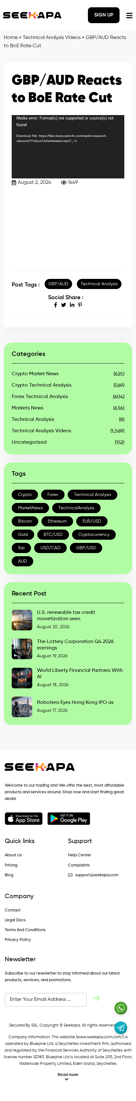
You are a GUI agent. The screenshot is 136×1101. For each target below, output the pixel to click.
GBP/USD (86, 548)
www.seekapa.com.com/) (100, 1037)
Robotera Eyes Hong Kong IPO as (75, 702)
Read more (68, 1075)
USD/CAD (50, 548)
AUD (22, 561)
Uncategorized (29, 442)
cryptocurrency (93, 534)
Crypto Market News (35, 374)
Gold (23, 534)
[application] (68, 146)
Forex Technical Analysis (40, 396)
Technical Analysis (99, 284)
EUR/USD (92, 521)
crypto (25, 495)
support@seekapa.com (96, 875)
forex (52, 495)
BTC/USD (53, 534)
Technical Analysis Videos (52, 37)
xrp (21, 548)
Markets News (27, 408)
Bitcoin (25, 521)
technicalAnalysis (76, 508)
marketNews (30, 508)
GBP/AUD (58, 284)
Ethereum (57, 521)
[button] (68, 1077)
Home (11, 37)
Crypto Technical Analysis (41, 385)
